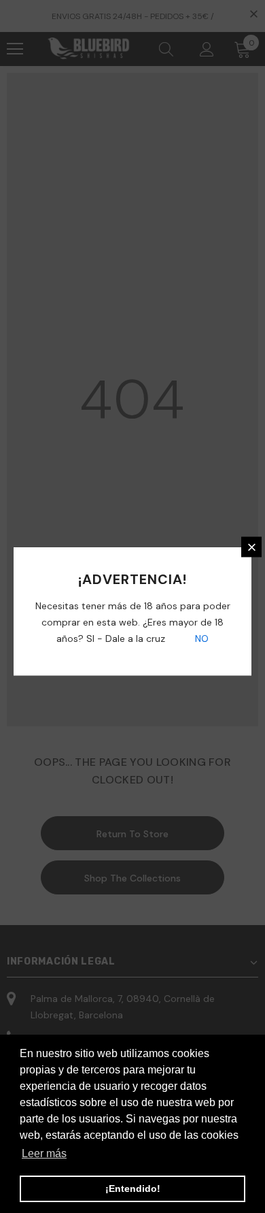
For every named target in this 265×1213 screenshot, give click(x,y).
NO (200, 638)
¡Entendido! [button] (132, 1188)
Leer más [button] (44, 1153)
